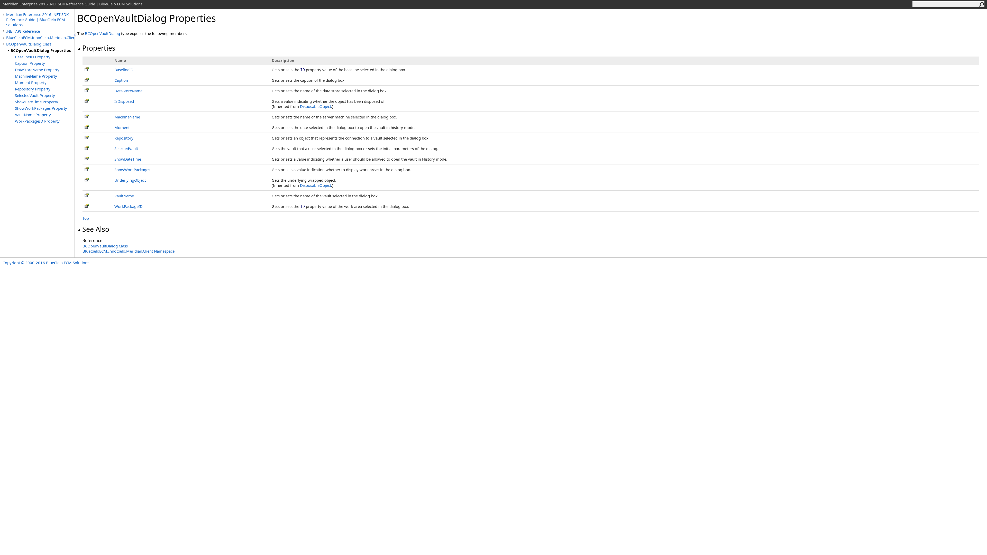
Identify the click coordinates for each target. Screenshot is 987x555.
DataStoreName (128, 90)
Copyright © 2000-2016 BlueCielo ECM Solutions (46, 262)
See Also (95, 229)
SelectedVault (126, 148)
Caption (121, 80)
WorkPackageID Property (37, 121)
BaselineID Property (32, 56)
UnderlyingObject (130, 180)
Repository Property (32, 88)
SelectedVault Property (35, 95)
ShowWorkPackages (132, 169)
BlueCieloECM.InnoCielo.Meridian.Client (40, 37)
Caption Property (30, 63)
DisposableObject (315, 106)
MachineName (127, 116)
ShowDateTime (127, 159)
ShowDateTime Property (36, 101)
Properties (98, 48)
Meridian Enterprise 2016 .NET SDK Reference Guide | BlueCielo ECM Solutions (37, 19)
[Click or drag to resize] (76, 35)
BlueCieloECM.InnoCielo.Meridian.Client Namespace (129, 251)
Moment (122, 127)
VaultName (124, 195)
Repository (123, 138)
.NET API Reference (23, 31)
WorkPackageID (128, 206)
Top (86, 218)
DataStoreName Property (37, 69)
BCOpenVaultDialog (102, 33)
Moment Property (31, 82)
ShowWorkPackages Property (41, 108)
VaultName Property (33, 114)
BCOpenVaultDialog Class (28, 44)
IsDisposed (124, 101)
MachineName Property (36, 76)
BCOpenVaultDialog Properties (41, 50)
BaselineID (123, 69)
